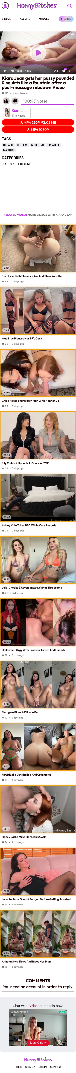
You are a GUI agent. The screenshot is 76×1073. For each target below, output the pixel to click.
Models (44, 18)
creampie (54, 145)
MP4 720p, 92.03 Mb (40, 122)
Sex (12, 164)
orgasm (8, 145)
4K (4, 164)
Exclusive (24, 164)
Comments (38, 980)
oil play (22, 145)
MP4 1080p (40, 129)
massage (8, 150)
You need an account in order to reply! (38, 986)
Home (18, 1067)
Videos (6, 18)
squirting (37, 145)
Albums (25, 18)
